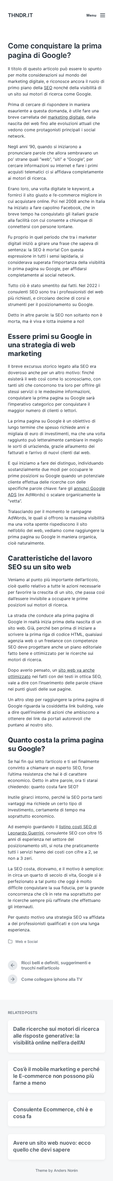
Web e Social (26, 941)
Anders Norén (66, 1170)
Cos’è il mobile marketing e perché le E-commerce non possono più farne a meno (56, 1076)
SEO (48, 87)
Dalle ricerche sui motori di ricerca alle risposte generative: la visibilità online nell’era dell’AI (56, 1036)
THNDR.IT (20, 15)
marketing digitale (66, 117)
